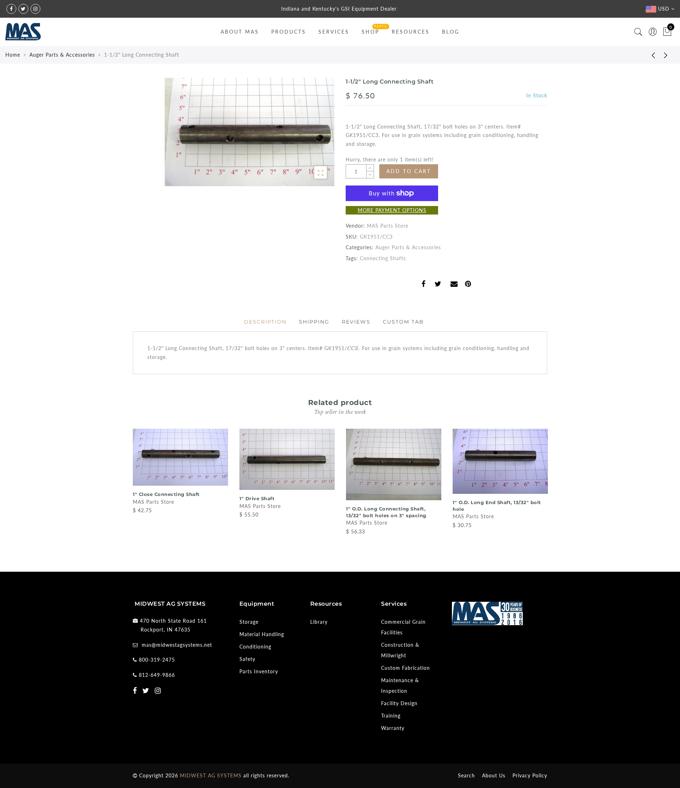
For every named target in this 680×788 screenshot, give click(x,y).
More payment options (392, 210)
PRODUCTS (288, 32)
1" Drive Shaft (256, 498)
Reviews (356, 322)
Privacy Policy (529, 775)
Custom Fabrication (405, 668)
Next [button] (543, 488)
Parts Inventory (258, 671)
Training (391, 716)
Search (466, 775)
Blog (450, 32)
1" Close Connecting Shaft (166, 494)
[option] (180, 472)
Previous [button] (128, 488)
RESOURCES (411, 32)
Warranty (392, 728)
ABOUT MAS (240, 32)
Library (319, 622)
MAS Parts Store (387, 226)
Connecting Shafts (383, 258)
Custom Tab (403, 322)
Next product (666, 55)
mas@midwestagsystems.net (177, 645)
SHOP (370, 32)
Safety (247, 659)
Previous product (648, 55)
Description (265, 322)
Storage (249, 622)
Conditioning (255, 647)
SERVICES (333, 32)
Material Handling (261, 634)
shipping (314, 322)
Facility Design (399, 703)
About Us (493, 775)
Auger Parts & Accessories (62, 55)
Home (12, 55)
